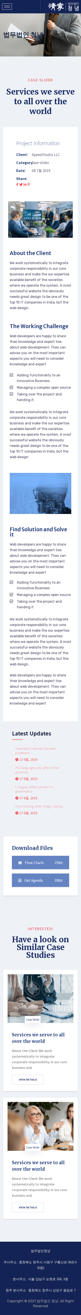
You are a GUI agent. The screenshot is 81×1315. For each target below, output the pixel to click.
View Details (28, 1079)
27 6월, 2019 (28, 759)
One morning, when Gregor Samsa (39, 806)
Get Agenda (43, 880)
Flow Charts (43, 862)
